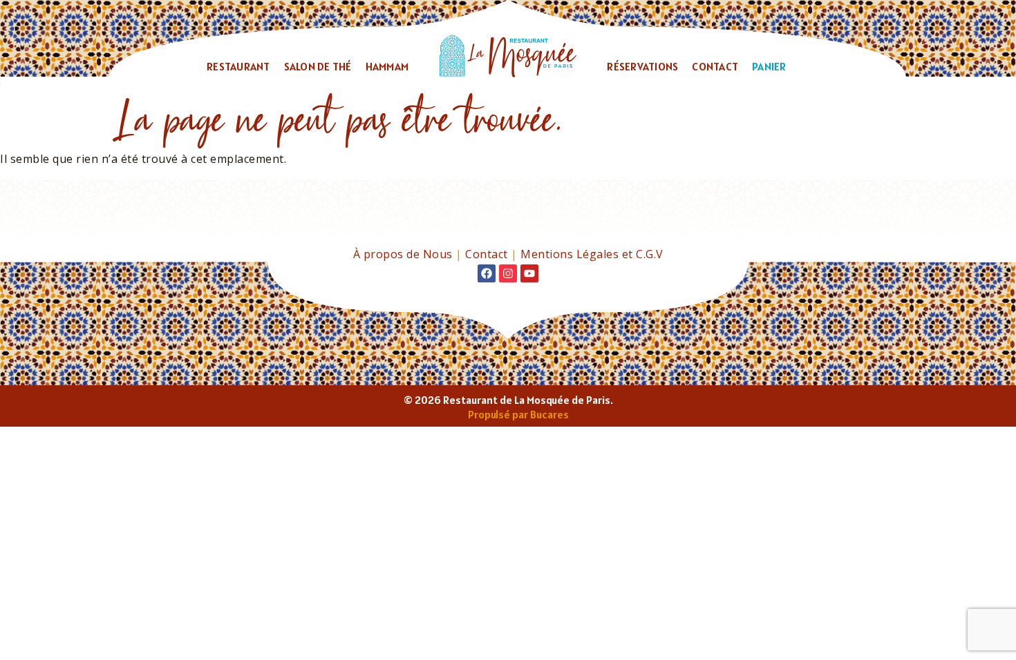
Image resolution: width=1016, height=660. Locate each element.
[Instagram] (508, 273)
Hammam (387, 66)
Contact (715, 66)
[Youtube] (529, 273)
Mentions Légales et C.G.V (592, 254)
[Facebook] (487, 273)
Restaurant (238, 66)
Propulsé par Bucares (518, 414)
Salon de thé (318, 66)
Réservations (642, 66)
